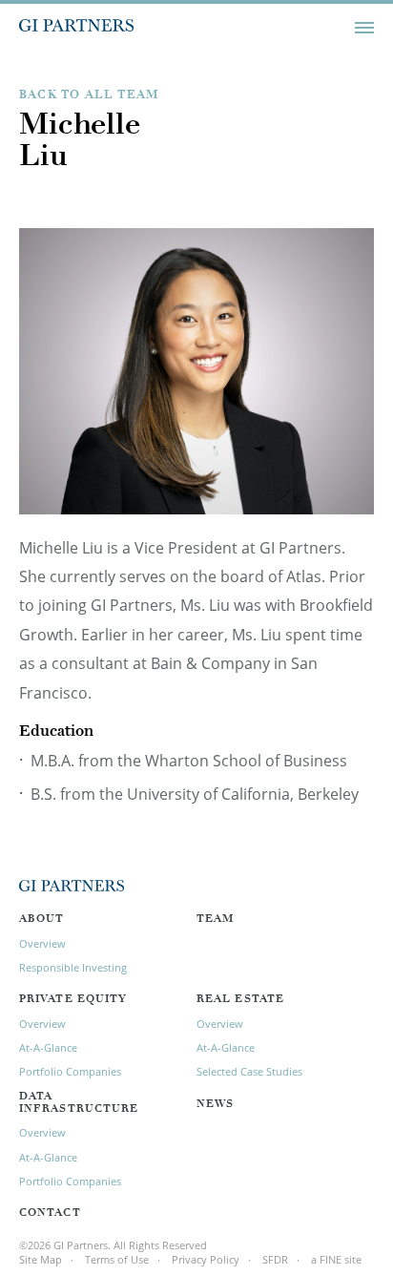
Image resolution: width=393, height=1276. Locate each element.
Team (215, 919)
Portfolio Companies (70, 1071)
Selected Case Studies (249, 1071)
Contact (50, 1213)
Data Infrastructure (78, 1103)
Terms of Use (117, 1259)
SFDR (275, 1259)
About (42, 919)
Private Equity (73, 999)
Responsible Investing (73, 967)
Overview (42, 943)
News (215, 1104)
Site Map (40, 1259)
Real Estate (240, 999)
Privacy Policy (205, 1259)
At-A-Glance (48, 1047)
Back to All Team (88, 95)
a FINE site (336, 1259)
